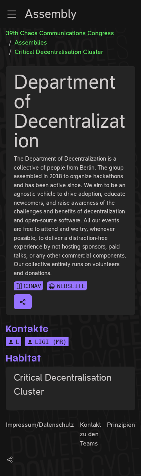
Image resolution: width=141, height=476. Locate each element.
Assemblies (30, 42)
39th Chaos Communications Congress (60, 33)
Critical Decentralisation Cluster (58, 51)
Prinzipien (121, 424)
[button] (12, 14)
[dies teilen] (23, 301)
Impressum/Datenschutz (40, 424)
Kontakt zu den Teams (90, 434)
